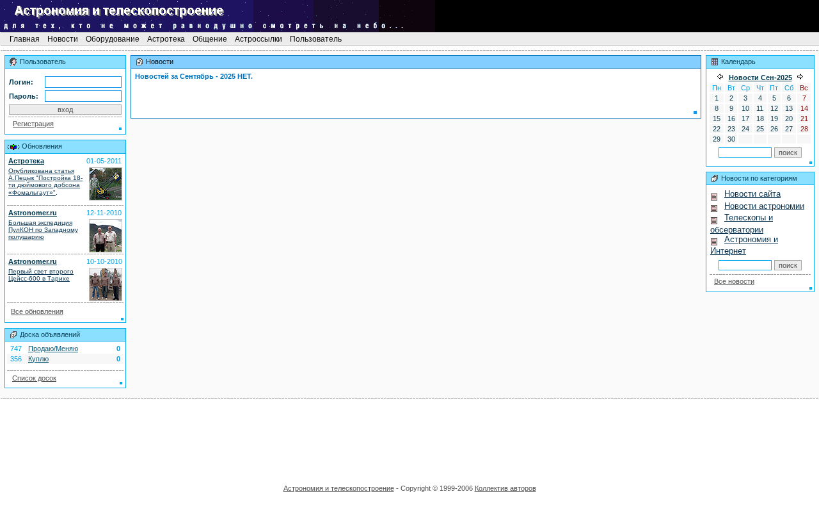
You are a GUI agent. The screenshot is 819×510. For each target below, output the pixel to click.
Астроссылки (258, 39)
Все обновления (37, 311)
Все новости (734, 281)
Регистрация (33, 124)
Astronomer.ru (32, 213)
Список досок (34, 378)
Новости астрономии (764, 206)
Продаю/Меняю (53, 348)
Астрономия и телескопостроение (338, 488)
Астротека (166, 39)
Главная (25, 39)
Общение (210, 39)
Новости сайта (752, 194)
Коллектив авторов (505, 488)
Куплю (38, 359)
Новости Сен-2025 (760, 77)
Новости (62, 39)
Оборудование (112, 39)
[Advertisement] (409, 437)
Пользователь (316, 39)
